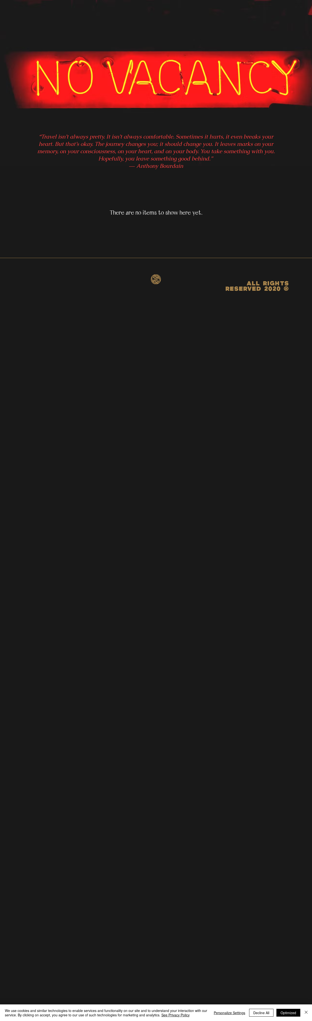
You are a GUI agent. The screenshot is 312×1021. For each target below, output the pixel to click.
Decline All (261, 1012)
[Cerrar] (306, 1012)
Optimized (288, 1012)
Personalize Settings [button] (229, 1012)
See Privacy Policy (175, 1014)
